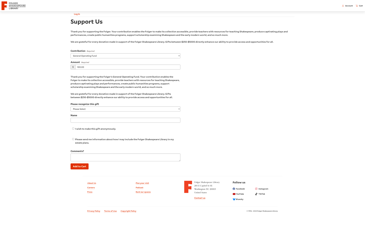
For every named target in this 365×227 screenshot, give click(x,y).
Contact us (199, 198)
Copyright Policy (128, 211)
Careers (91, 187)
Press (89, 192)
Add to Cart (79, 166)
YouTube (240, 194)
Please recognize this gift (85, 104)
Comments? (77, 151)
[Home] (13, 5)
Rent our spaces (143, 192)
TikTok (261, 194)
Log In (77, 14)
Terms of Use (110, 211)
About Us (91, 183)
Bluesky (239, 199)
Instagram (263, 189)
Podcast (139, 187)
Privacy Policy (93, 211)
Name (74, 115)
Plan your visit (142, 183)
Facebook (240, 189)
